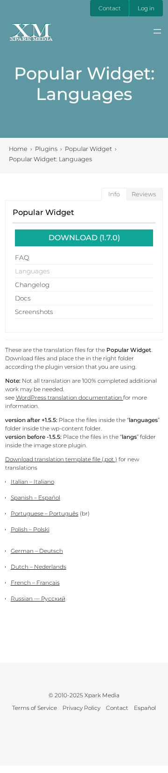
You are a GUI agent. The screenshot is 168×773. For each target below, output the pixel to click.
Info (114, 194)
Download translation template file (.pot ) (61, 459)
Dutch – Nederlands (38, 566)
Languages (32, 271)
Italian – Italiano (32, 481)
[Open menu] (157, 31)
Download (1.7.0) (84, 237)
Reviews (144, 194)
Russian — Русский (38, 598)
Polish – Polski (30, 529)
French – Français (35, 582)
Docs (23, 298)
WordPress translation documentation (69, 397)
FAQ (22, 257)
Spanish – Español (35, 497)
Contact (109, 8)
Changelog (32, 284)
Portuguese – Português (44, 513)
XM (31, 30)
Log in (146, 8)
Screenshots (34, 311)
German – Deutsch (37, 550)
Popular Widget (43, 212)
